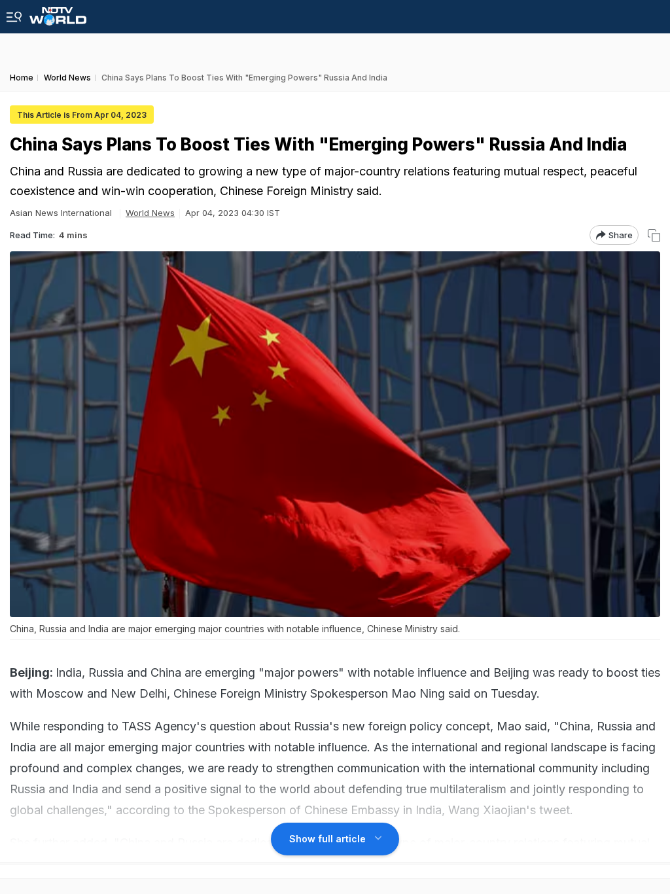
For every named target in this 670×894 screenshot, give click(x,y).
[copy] (654, 235)
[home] (57, 13)
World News (150, 212)
